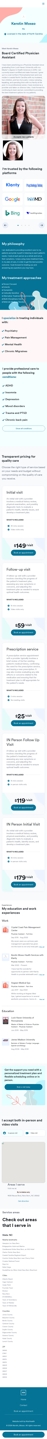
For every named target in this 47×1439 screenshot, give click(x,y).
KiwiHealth (30, 1421)
